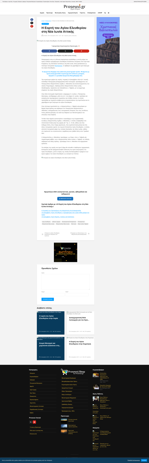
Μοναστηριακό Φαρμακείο (69, 397)
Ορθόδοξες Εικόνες (67, 404)
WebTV (77, 1)
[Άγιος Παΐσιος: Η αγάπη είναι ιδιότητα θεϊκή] (96, 419)
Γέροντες (82, 12)
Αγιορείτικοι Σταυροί (67, 388)
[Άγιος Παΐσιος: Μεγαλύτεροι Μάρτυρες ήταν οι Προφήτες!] (96, 398)
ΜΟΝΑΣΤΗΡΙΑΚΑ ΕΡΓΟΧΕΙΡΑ (140, 1)
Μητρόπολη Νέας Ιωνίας (48, 224)
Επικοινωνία (33, 433)
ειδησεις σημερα (56, 221)
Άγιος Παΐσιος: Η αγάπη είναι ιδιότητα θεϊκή (105, 417)
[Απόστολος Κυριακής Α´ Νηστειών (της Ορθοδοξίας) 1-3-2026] (96, 374)
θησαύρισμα (58, 66)
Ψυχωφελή (15, 1)
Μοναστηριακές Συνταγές (37, 406)
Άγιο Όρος (52, 1)
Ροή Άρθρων (5, 1)
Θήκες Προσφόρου (67, 391)
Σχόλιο (43, 272)
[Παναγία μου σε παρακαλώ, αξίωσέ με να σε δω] (96, 446)
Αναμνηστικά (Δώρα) (67, 407)
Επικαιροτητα (48, 20)
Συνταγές (73, 1)
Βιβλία (80, 1)
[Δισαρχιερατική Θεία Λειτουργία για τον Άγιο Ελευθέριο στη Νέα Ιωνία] (80, 313)
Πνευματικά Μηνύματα (31, 1)
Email (67, 291)
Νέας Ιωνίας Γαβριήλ (83, 224)
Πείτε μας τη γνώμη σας (36, 430)
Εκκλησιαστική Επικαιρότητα (69, 221)
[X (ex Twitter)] (30, 422)
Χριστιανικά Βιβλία (67, 401)
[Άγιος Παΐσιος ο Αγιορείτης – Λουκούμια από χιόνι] (96, 408)
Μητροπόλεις (68, 1)
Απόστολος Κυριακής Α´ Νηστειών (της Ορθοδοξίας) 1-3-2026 (104, 376)
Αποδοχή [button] (144, 460)
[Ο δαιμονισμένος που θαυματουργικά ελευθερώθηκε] (96, 435)
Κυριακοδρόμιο (39, 1)
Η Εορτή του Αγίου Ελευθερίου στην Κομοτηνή (80, 343)
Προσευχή (49, 12)
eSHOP (100, 12)
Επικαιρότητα (92, 12)
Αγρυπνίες (10, 1)
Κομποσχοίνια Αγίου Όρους (69, 384)
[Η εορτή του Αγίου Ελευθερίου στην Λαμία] (49, 312)
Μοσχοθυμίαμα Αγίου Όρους (69, 381)
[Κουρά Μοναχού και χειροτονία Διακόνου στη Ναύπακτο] (50, 338)
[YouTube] (34, 422)
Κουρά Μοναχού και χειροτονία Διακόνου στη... (50, 344)
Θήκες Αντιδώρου (66, 394)
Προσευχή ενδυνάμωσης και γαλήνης (73, 432)
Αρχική (42, 12)
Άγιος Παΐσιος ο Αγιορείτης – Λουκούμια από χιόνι (105, 406)
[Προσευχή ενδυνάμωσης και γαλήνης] (64, 431)
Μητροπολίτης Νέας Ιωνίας (62, 224)
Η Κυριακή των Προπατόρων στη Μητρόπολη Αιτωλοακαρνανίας (61, 210)
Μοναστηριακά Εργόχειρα (69, 378)
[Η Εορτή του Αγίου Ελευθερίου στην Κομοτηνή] (80, 337)
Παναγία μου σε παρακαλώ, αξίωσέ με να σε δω (105, 445)
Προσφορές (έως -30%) (68, 411)
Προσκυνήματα (46, 1)
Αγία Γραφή (62, 1)
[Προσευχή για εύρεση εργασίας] (64, 426)
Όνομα (43, 291)
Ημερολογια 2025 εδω (65, 198)
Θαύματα (20, 1)
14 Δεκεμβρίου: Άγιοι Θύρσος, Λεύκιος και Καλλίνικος (58, 217)
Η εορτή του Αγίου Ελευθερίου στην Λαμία (48, 317)
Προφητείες (57, 1)
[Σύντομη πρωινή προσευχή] (64, 420)
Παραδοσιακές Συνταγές (36, 409)
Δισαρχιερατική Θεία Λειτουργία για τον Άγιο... (79, 319)
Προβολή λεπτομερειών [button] (134, 460)
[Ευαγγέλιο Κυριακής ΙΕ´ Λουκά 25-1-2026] (96, 386)
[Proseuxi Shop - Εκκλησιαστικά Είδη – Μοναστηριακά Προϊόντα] (73, 371)
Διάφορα (24, 1)
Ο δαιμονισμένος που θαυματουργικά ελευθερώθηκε (105, 433)
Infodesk (45, 35)
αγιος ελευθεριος (46, 221)
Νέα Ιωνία (73, 224)
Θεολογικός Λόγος (60, 12)
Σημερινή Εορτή (73, 12)
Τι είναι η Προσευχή (35, 427)
